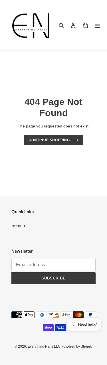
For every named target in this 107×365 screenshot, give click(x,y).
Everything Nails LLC (44, 346)
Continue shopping (49, 140)
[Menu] (97, 25)
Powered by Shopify (76, 346)
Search (18, 225)
